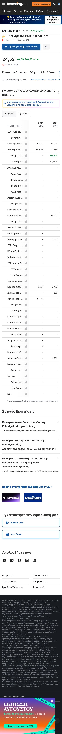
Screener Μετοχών (23, 11)
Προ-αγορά (52, 11)
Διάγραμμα (20, 72)
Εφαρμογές (8, 575)
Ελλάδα (40, 11)
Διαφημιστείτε (40, 581)
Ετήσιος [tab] (9, 113)
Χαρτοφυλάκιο (9, 581)
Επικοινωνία (39, 587)
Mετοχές (7, 11)
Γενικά (6, 72)
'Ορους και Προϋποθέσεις (13, 697)
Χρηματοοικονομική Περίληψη (15, 79)
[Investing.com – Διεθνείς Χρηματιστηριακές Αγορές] (17, 4)
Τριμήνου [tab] (23, 113)
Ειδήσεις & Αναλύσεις (42, 72)
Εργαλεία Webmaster (12, 587)
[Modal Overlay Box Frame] (27, 716)
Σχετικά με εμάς (41, 575)
